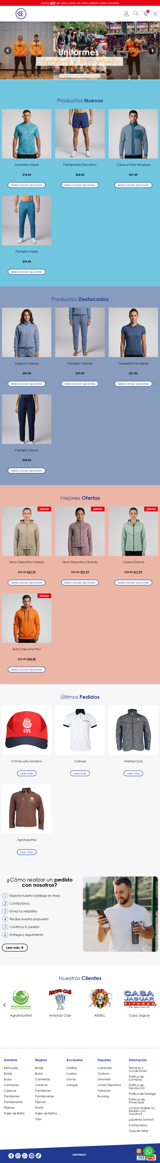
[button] (4, 1004)
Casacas (10, 1090)
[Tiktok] (38, 1156)
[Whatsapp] (25, 1156)
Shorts (39, 1107)
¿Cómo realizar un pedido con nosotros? (142, 1111)
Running (103, 1096)
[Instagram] (18, 1156)
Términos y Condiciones (138, 1069)
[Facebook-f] (11, 1156)
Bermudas (11, 1068)
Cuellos (71, 1073)
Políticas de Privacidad (137, 1100)
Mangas (72, 1085)
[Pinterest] (31, 1156)
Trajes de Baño (14, 1113)
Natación (104, 1090)
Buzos (8, 1079)
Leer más (26, 773)
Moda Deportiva (109, 1085)
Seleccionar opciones (26, 185)
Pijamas (9, 1107)
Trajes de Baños (46, 1113)
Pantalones (12, 1096)
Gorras (71, 1079)
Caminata (105, 1068)
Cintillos (71, 1068)
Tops (38, 1119)
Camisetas (11, 1085)
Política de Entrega (142, 1094)
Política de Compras (136, 1077)
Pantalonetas (13, 1102)
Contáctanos (138, 1125)
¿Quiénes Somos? (141, 1119)
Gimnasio (104, 1079)
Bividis (8, 1073)
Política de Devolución (137, 1086)
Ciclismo (103, 1073)
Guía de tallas (138, 1131)
